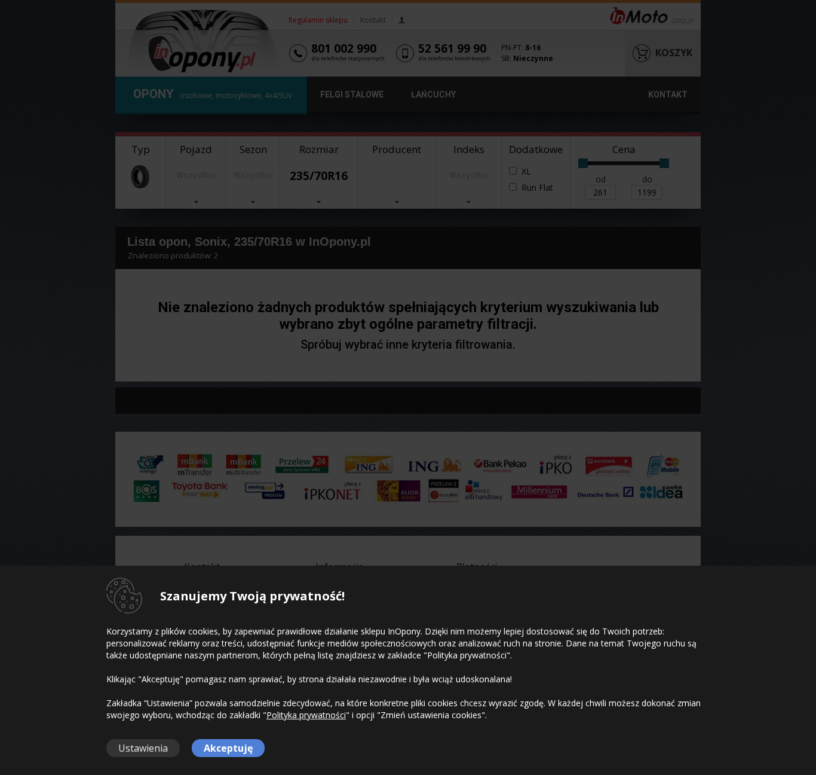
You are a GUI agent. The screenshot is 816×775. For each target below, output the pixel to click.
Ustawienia (143, 748)
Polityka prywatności (306, 715)
